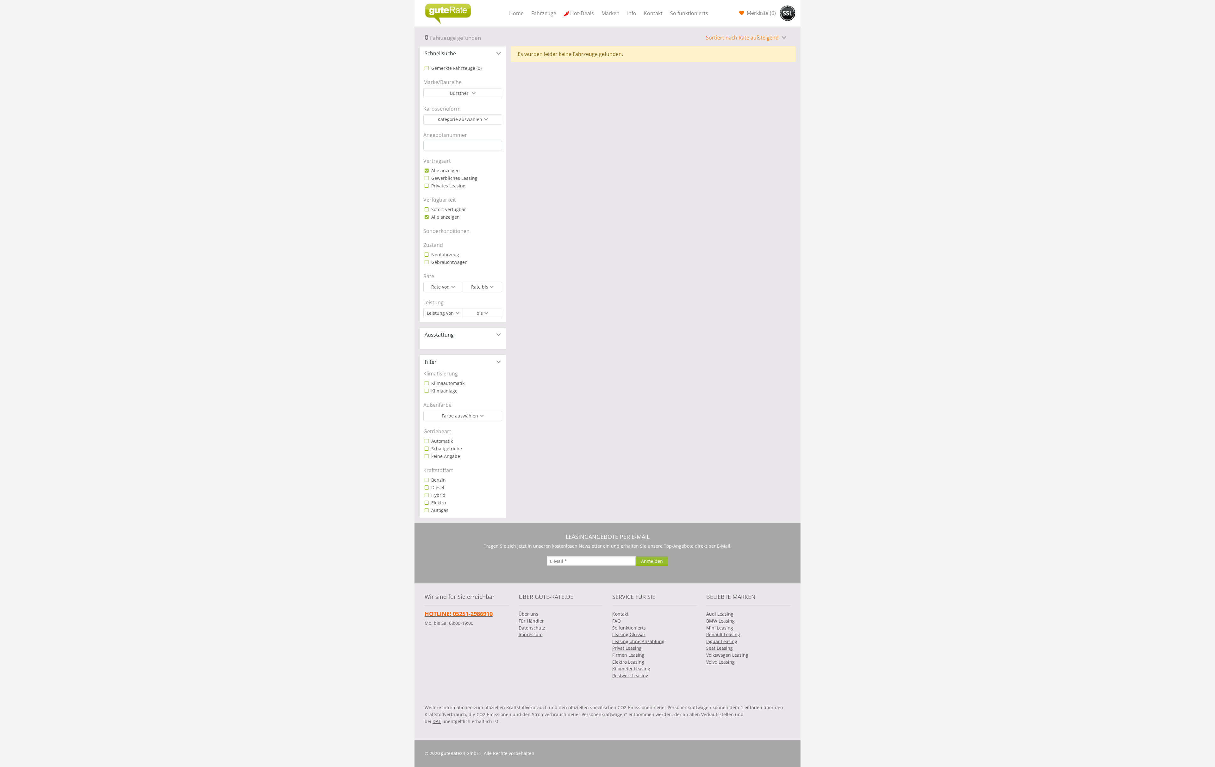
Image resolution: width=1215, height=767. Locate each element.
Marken (610, 13)
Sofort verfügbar (448, 209)
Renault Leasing (723, 634)
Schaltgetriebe (446, 449)
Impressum (531, 634)
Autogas (439, 510)
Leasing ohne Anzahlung (638, 641)
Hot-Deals (582, 13)
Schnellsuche (440, 53)
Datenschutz (532, 628)
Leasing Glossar (628, 634)
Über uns (528, 614)
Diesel (437, 487)
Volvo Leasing (720, 662)
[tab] (463, 53)
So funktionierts (689, 13)
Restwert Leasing (630, 676)
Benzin (438, 480)
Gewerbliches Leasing (453, 178)
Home (516, 13)
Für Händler (531, 621)
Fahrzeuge (543, 13)
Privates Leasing (447, 186)
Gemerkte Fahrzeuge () (456, 68)
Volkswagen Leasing (727, 655)
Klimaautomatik (447, 383)
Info (631, 13)
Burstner (460, 93)
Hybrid (438, 495)
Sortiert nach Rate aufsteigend (743, 37)
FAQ (616, 621)
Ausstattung (439, 334)
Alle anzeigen (445, 170)
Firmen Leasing (628, 655)
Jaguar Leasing (721, 641)
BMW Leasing (720, 621)
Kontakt (653, 13)
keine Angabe (445, 456)
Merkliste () (760, 12)
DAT (437, 721)
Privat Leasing (627, 648)
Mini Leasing (719, 628)
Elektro (438, 503)
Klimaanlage (444, 391)
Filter (431, 361)
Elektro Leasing (628, 662)
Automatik (441, 441)
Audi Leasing (719, 614)
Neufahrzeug (444, 255)
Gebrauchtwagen (449, 262)
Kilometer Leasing (631, 669)
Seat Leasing (719, 648)
